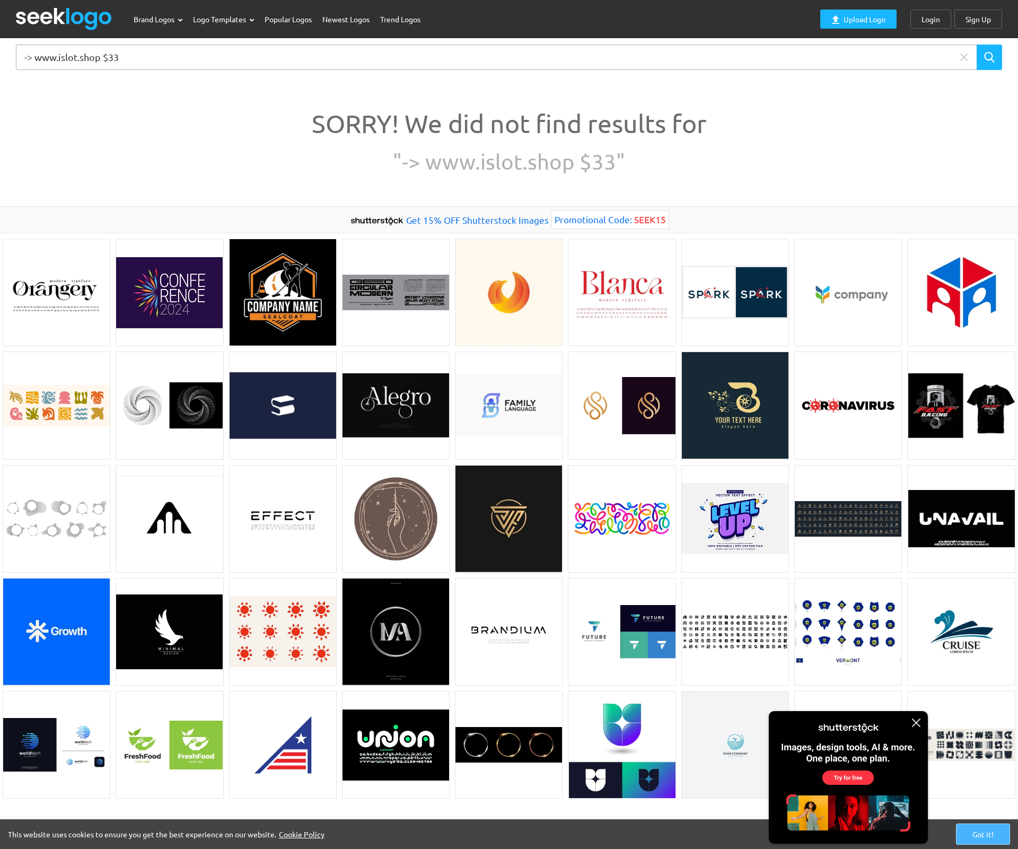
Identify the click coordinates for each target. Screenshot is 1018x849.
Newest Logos (346, 19)
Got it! (983, 834)
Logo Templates (220, 19)
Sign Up (978, 19)
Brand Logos (155, 19)
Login (931, 19)
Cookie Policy (301, 834)
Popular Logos (288, 19)
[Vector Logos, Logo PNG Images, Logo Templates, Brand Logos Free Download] (64, 19)
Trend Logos (400, 19)
